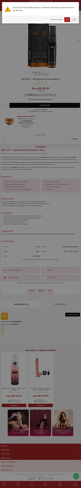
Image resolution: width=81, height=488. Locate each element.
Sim (67, 20)
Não (74, 20)
